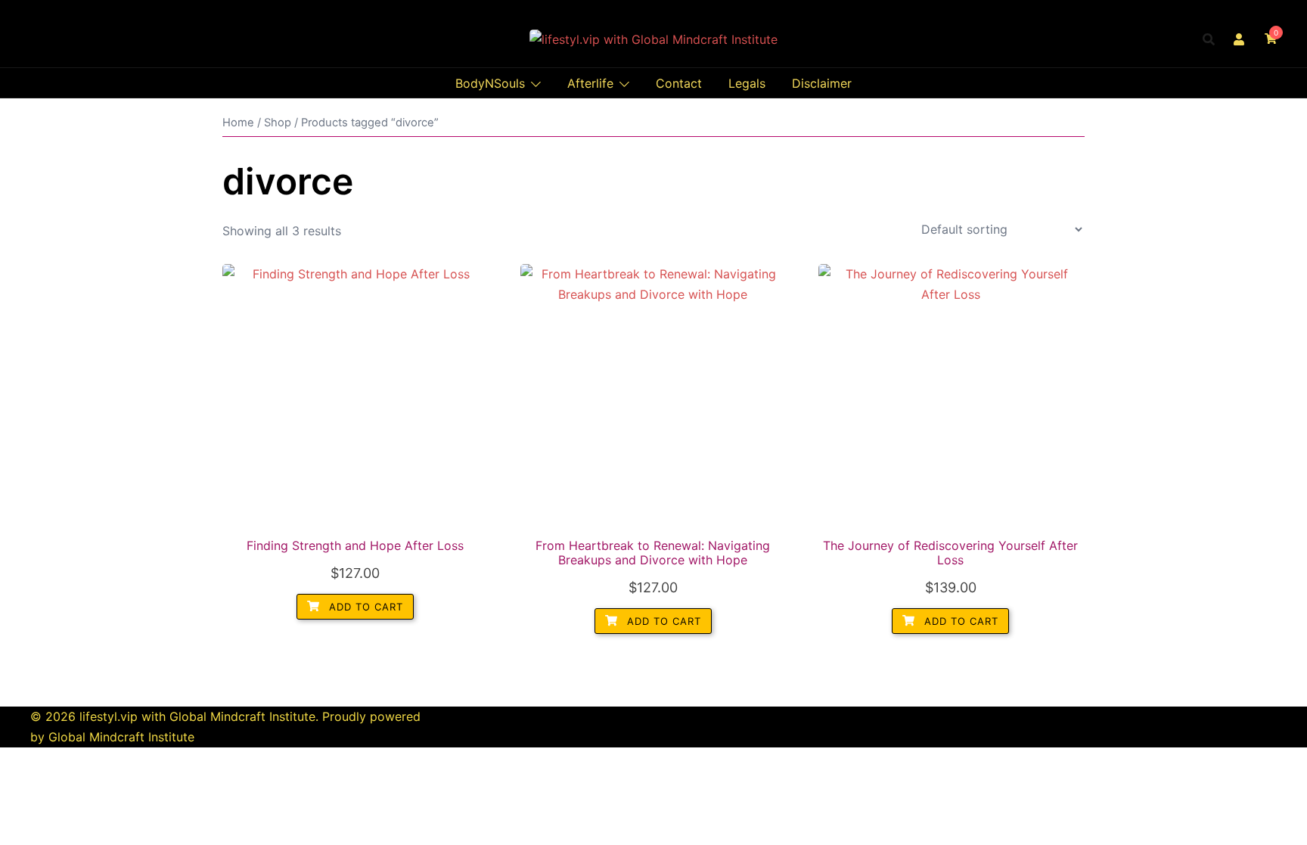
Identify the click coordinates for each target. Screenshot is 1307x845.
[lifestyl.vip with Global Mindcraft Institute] (653, 38)
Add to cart (364, 607)
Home (238, 122)
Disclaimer (822, 83)
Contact (679, 83)
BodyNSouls (490, 83)
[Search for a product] (1209, 39)
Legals (746, 83)
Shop (277, 122)
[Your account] (1240, 39)
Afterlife (590, 83)
